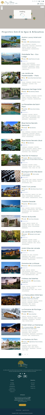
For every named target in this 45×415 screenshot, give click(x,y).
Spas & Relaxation (25, 66)
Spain (33, 250)
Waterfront (27, 197)
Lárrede (24, 250)
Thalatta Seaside (28, 201)
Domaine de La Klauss (30, 263)
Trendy (36, 83)
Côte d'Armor (33, 189)
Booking (12, 382)
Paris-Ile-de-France (37, 77)
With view (37, 67)
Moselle (39, 265)
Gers (34, 109)
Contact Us (12, 391)
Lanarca (35, 203)
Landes (37, 174)
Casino (30, 179)
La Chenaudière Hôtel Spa (32, 295)
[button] (41, 3)
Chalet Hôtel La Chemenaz (32, 325)
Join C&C (33, 382)
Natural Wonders (25, 50)
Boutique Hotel (24, 85)
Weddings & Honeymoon (34, 197)
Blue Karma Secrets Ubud (32, 140)
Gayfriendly (29, 47)
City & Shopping (28, 82)
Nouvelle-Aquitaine (26, 175)
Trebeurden (25, 189)
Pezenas (25, 341)
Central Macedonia (33, 41)
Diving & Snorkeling (25, 45)
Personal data (18, 410)
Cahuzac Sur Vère (27, 280)
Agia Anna (25, 203)
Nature (23, 100)
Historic (35, 242)
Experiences (12, 388)
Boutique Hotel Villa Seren (32, 172)
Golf (38, 97)
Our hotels (12, 384)
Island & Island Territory (25, 64)
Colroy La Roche (26, 297)
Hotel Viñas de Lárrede (31, 248)
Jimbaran (37, 91)
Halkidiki (25, 41)
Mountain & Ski (36, 302)
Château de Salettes (30, 278)
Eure (30, 219)
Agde (30, 341)
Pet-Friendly (34, 332)
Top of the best (24, 67)
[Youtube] (43, 1)
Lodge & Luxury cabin (25, 69)
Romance (38, 64)
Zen (36, 167)
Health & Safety (12, 389)
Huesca (30, 250)
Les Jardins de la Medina (31, 232)
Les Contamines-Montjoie (28, 327)
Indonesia (33, 91)
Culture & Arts (34, 44)
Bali (29, 91)
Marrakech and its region (35, 234)
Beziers (33, 341)
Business (23, 82)
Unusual (33, 167)
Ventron (24, 314)
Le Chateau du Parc (30, 339)
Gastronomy (24, 47)
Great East (35, 265)
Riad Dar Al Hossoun (30, 156)
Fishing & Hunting (38, 45)
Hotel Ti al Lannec (29, 187)
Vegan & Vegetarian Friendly (30, 274)
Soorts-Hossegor (26, 174)
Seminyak (25, 127)
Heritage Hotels (30, 242)
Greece (38, 41)
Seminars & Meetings (33, 117)
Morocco (31, 158)
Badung (24, 91)
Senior (39, 117)
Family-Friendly (32, 45)
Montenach (25, 265)
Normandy (36, 219)
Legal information (25, 410)
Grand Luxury (34, 47)
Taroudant (25, 158)
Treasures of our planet (31, 67)
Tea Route (37, 66)
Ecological (24, 63)
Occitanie (24, 110)
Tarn (27, 282)
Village (23, 197)
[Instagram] (41, 1)
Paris (24, 77)
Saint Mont (25, 109)
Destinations (12, 386)
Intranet (33, 384)
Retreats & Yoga (33, 64)
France (29, 77)
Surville (24, 219)
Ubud (24, 142)
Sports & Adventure (32, 66)
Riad (39, 167)
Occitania (37, 109)
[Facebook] (39, 1)
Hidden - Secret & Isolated (31, 63)
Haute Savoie (34, 328)
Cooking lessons (27, 44)
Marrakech (25, 234)
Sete (27, 343)
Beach (23, 44)
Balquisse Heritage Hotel (31, 89)
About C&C (33, 386)
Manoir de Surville (29, 217)
